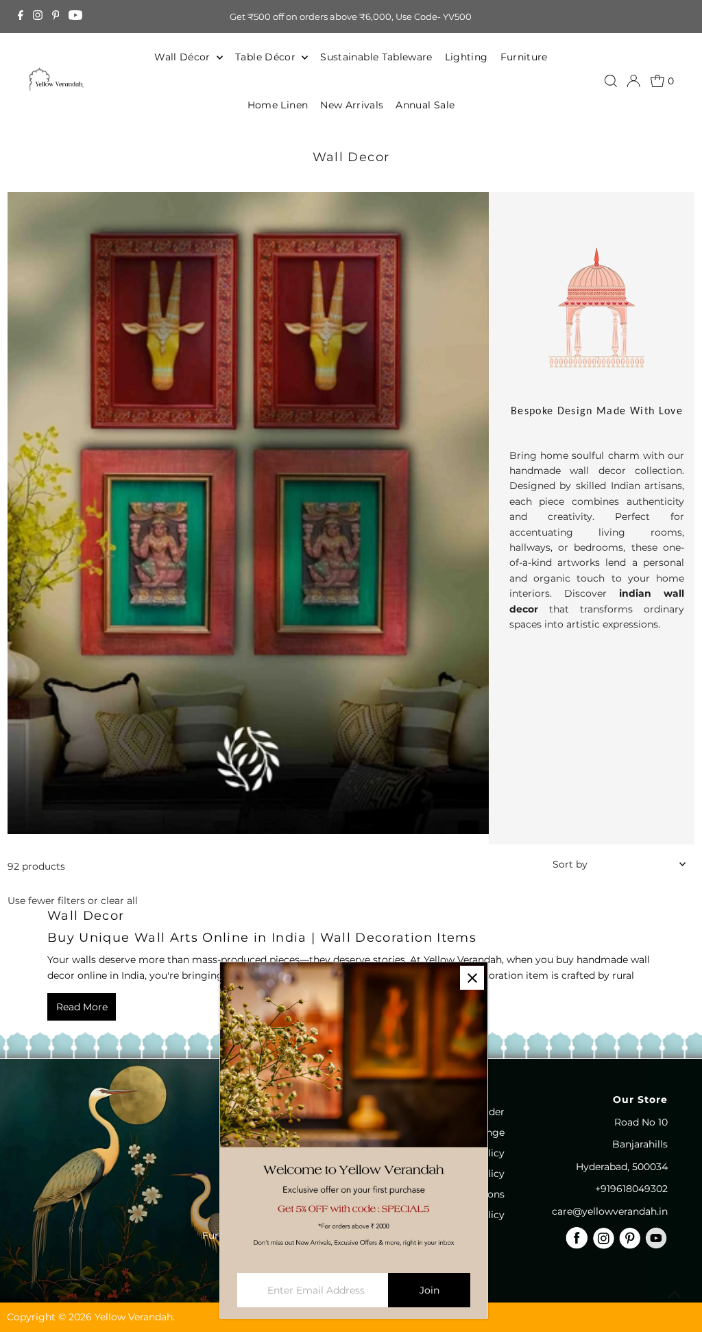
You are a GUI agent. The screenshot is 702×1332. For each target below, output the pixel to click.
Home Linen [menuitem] (277, 105)
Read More (82, 1007)
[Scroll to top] (674, 1294)
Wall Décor (183, 57)
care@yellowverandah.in (610, 1211)
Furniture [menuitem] (524, 57)
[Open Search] (611, 81)
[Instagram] (37, 16)
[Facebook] (20, 16)
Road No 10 (641, 1122)
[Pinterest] (56, 16)
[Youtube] (75, 16)
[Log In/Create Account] (633, 81)
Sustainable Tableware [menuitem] (376, 57)
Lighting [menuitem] (466, 57)
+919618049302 (631, 1188)
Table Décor (266, 57)
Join (429, 1290)
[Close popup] (472, 978)
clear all (119, 900)
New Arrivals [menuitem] (351, 105)
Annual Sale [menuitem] (425, 105)
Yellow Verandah (134, 1317)
